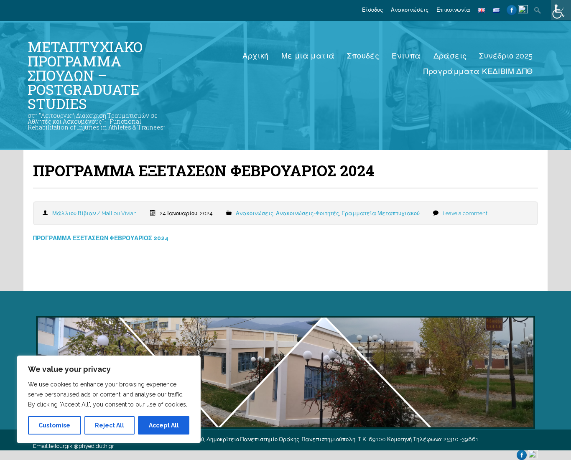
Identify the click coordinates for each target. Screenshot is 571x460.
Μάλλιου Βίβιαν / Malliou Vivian (94, 213)
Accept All (164, 425)
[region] (109, 399)
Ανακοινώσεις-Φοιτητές (307, 213)
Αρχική (255, 55)
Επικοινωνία (453, 10)
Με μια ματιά (308, 55)
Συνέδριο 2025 (506, 55)
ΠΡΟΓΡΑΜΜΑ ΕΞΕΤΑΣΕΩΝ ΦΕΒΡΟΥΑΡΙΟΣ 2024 (100, 238)
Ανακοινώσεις (409, 10)
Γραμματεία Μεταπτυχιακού (381, 213)
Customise (54, 425)
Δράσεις (450, 55)
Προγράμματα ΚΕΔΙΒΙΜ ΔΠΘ (478, 71)
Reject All (109, 425)
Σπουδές (363, 55)
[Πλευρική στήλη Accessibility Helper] (561, 10)
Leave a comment (465, 213)
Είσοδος (372, 10)
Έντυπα (406, 55)
